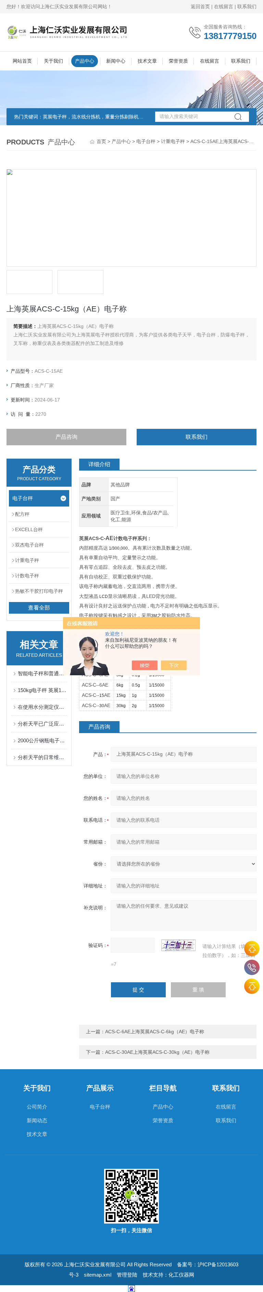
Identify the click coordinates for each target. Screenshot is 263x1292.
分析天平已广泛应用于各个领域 (42, 724)
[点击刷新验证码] (178, 945)
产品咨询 (66, 437)
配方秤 (22, 514)
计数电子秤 (27, 575)
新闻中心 (115, 61)
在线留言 (223, 6)
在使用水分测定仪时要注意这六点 (42, 707)
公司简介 (37, 1107)
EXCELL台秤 (29, 529)
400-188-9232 (252, 967)
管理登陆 (127, 1275)
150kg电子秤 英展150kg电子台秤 (42, 690)
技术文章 (147, 61)
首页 (101, 141)
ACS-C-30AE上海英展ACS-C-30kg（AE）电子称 (157, 1052)
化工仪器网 (181, 1275)
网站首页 (22, 61)
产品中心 (84, 61)
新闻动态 (37, 1120)
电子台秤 (145, 141)
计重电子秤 (173, 141)
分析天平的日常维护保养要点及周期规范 (42, 757)
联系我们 (246, 6)
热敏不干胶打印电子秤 (39, 591)
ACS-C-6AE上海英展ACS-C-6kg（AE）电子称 (154, 1031)
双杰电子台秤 (29, 545)
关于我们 (53, 61)
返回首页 (200, 6)
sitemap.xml (97, 1275)
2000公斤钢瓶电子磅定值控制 (42, 740)
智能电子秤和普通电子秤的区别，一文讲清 (42, 673)
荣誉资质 (178, 61)
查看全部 (39, 608)
